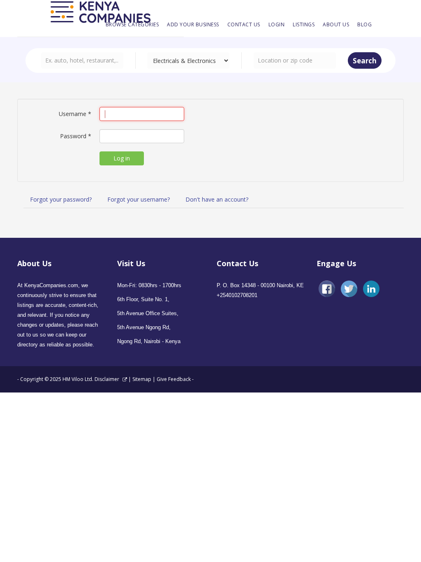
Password (75, 136)
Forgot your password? (61, 199)
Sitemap (141, 379)
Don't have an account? (216, 199)
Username (75, 114)
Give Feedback (174, 379)
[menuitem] (132, 24)
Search (365, 60)
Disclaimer (107, 379)
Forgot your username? (138, 199)
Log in (121, 158)
